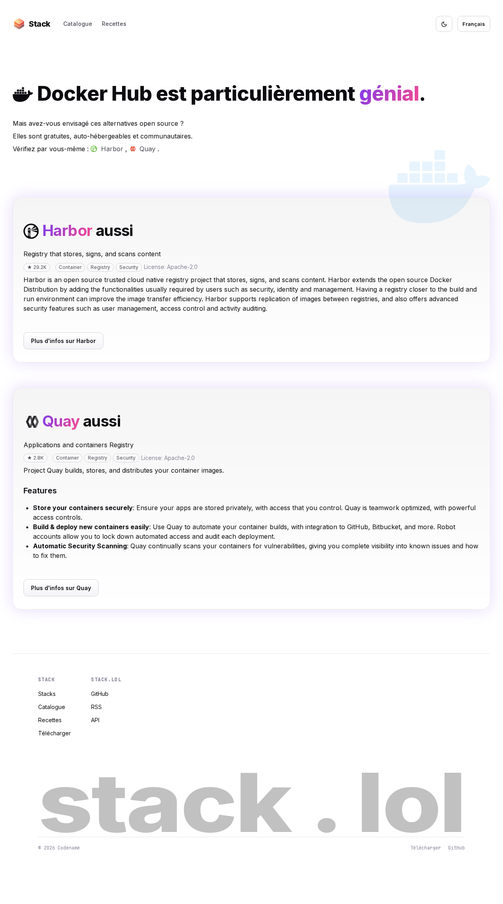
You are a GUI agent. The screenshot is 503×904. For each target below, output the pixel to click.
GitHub (100, 693)
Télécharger (54, 733)
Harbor (112, 149)
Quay (147, 149)
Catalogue (77, 23)
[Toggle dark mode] (444, 24)
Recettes (114, 23)
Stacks (47, 693)
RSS (96, 706)
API (95, 720)
